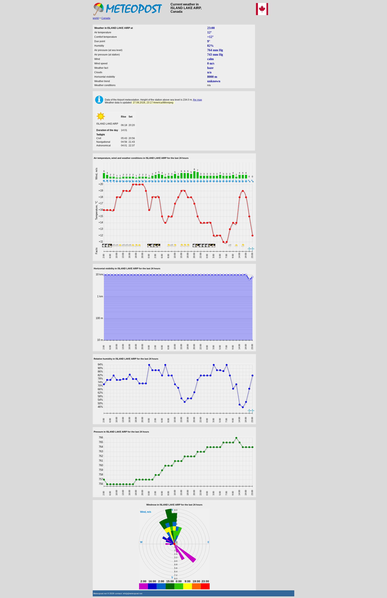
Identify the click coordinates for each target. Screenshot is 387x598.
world (96, 18)
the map (197, 99)
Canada (105, 18)
